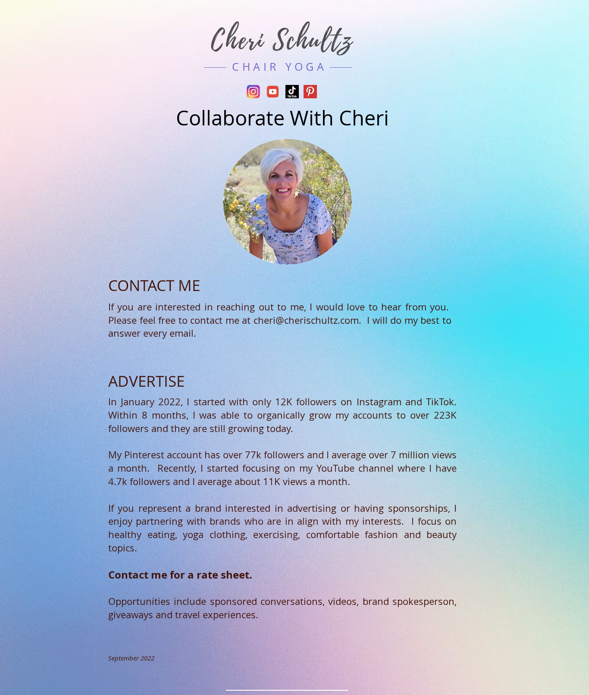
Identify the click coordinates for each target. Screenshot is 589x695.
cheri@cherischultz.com (306, 320)
